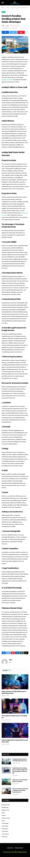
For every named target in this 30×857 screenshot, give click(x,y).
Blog (3, 12)
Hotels (3, 813)
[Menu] (3, 3)
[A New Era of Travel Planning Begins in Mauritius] (6, 782)
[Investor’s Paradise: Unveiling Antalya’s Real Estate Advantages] (15, 44)
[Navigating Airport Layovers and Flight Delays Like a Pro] (6, 761)
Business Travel (6, 805)
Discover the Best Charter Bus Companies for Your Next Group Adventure (20, 790)
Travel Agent (5, 823)
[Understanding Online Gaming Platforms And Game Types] (15, 730)
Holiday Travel (5, 810)
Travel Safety (5, 834)
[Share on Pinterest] (21, 32)
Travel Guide (5, 826)
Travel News (5, 831)
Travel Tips (4, 836)
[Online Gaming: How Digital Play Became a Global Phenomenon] (15, 681)
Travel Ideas (5, 828)
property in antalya (7, 79)
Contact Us (10, 848)
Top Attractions (6, 818)
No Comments (6, 28)
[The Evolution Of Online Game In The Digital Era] (15, 706)
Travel (3, 820)
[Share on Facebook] (5, 32)
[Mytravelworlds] (15, 2)
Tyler (7, 25)
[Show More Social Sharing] (26, 32)
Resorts (4, 815)
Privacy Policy (19, 848)
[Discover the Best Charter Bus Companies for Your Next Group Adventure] (6, 791)
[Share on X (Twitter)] (13, 32)
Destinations (5, 807)
